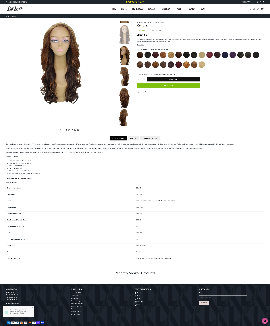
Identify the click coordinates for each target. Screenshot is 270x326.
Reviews (133, 138)
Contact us (74, 298)
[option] (60, 63)
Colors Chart (75, 295)
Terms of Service (76, 306)
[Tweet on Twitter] (69, 130)
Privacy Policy (75, 301)
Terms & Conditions (77, 303)
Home (7, 16)
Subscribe (204, 303)
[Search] (250, 9)
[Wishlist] (258, 9)
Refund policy (75, 309)
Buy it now (168, 85)
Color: (153, 49)
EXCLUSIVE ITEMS (135, 2)
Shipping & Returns (150, 138)
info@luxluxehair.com (17, 2)
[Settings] (254, 9)
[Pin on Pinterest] (72, 130)
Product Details (118, 138)
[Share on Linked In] (75, 130)
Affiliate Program (76, 314)
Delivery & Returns (159, 74)
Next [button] (112, 63)
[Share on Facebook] (66, 130)
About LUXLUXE (76, 293)
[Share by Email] (78, 130)
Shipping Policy (76, 311)
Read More (140, 45)
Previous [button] (7, 63)
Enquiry (172, 74)
